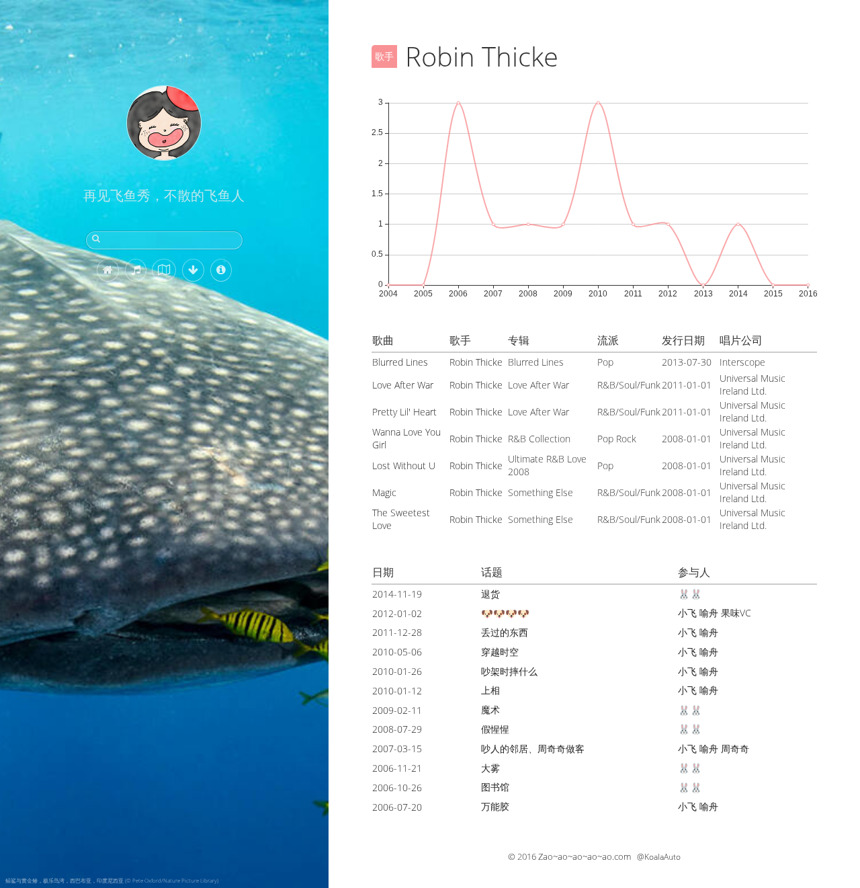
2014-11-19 (397, 594)
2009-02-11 (397, 710)
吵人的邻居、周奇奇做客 (533, 748)
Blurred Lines (400, 362)
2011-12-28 (397, 632)
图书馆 (495, 786)
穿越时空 (500, 651)
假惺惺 (495, 729)
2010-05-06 (397, 651)
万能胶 (495, 806)
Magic (384, 492)
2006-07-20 (397, 807)
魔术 (490, 709)
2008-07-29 (397, 729)
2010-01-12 (397, 690)
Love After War (402, 384)
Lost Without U (403, 465)
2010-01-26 (397, 671)
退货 (490, 594)
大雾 (490, 768)
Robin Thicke (476, 362)
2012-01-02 (397, 613)
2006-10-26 (397, 787)
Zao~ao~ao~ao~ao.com (584, 856)
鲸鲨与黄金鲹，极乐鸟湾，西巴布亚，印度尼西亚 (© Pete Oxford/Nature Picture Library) (111, 880)
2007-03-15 (397, 748)
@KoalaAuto (659, 857)
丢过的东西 (504, 632)
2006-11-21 (397, 768)
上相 (490, 690)
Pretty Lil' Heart (404, 411)
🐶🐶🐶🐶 (505, 613)
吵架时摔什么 (509, 671)
